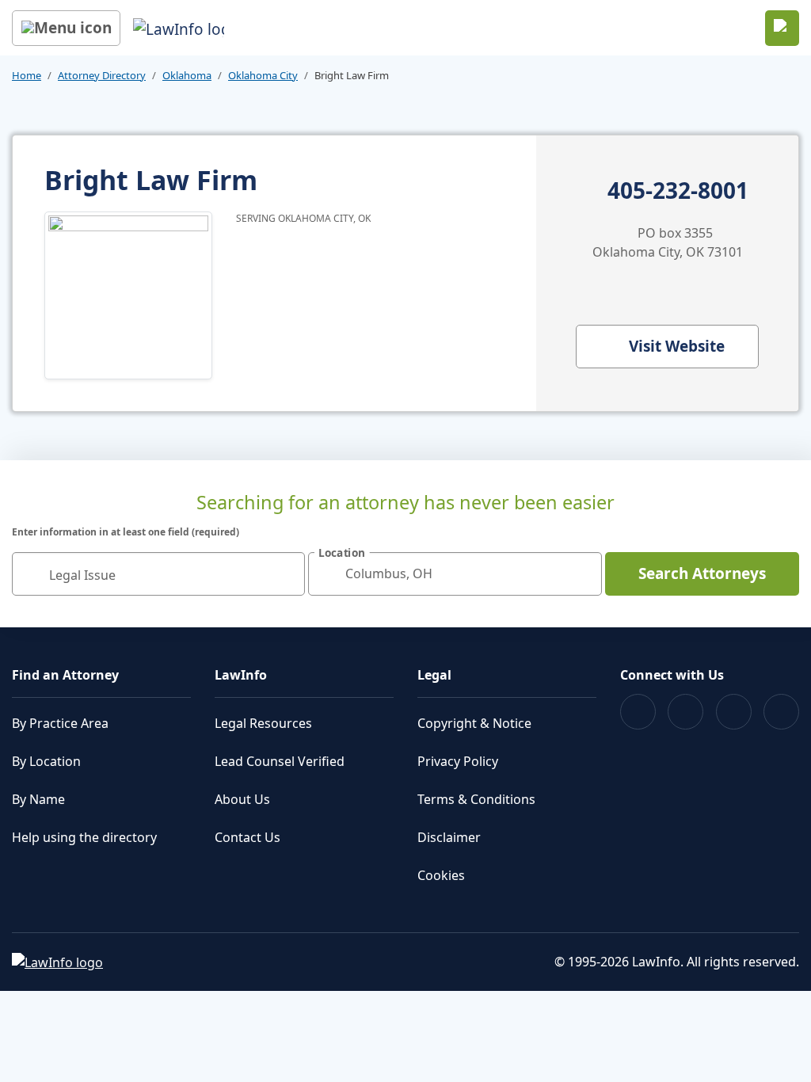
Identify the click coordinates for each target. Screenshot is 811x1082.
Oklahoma (186, 75)
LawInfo (241, 675)
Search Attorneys (702, 573)
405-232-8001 (677, 190)
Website (677, 346)
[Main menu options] (66, 28)
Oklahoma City (263, 75)
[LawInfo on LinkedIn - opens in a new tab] (781, 712)
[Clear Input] (285, 573)
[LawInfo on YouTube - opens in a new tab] (734, 712)
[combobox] (158, 574)
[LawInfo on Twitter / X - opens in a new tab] (685, 712)
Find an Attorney (65, 675)
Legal (434, 675)
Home (26, 75)
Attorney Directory (102, 75)
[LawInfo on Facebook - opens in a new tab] (638, 712)
